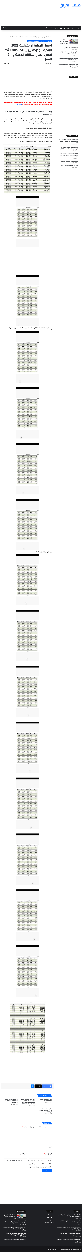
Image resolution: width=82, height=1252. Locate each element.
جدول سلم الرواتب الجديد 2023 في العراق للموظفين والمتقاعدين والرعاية (16, 1234)
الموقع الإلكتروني (23, 1153)
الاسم (50, 1147)
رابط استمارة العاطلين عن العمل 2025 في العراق (63, 41)
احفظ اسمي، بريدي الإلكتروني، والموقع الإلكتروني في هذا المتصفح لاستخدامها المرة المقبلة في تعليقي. (28, 1160)
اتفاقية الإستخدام (49, 28)
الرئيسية (78, 28)
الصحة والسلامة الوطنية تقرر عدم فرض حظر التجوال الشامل (68, 1240)
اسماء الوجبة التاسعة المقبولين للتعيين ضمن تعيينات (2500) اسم (68, 59)
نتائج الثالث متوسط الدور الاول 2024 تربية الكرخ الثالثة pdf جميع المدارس (70, 1216)
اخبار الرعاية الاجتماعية (41, 36)
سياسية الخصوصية (71, 28)
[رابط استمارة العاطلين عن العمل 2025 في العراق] (74, 41)
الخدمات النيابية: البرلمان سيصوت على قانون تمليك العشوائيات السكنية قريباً (69, 148)
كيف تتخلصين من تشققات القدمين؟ (69, 161)
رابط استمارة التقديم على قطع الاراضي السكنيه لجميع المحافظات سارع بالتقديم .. (14, 1228)
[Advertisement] (27, 13)
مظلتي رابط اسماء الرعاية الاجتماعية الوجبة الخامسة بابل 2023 (45, 1110)
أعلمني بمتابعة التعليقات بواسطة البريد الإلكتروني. (40, 1163)
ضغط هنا (19, 104)
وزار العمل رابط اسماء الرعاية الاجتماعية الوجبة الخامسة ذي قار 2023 (11, 1100)
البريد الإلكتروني (48, 1153)
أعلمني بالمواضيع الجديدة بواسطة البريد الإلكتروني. (39, 1167)
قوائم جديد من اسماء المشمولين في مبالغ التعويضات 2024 (69, 53)
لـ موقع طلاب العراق (52, 1249)
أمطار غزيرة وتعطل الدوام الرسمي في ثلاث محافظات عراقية (70, 1234)
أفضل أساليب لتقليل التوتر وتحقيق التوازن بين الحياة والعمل (68, 65)
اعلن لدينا (57, 28)
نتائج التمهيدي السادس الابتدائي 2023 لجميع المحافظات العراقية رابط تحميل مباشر (69, 155)
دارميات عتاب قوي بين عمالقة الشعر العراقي (15, 1239)
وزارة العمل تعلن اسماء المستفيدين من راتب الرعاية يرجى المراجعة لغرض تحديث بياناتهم (68, 141)
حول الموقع (63, 28)
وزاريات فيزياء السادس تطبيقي (71, 48)
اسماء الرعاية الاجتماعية (33, 41)
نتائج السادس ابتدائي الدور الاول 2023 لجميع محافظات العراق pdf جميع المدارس (15, 1222)
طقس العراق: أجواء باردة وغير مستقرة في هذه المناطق (69, 1222)
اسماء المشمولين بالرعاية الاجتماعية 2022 (46, 1100)
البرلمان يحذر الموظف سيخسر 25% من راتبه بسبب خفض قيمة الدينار (69, 1228)
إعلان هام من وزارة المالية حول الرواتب (69, 165)
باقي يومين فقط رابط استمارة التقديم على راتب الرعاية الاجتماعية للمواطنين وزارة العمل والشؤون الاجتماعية (28, 1101)
